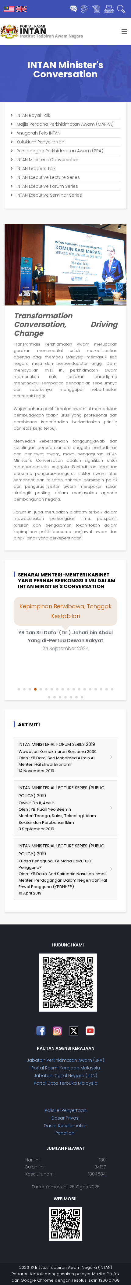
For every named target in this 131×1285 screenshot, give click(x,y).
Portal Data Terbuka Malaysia (65, 1083)
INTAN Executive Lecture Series (47, 177)
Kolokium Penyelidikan (39, 142)
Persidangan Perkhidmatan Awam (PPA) (59, 151)
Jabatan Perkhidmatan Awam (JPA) (65, 1060)
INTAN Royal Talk (32, 115)
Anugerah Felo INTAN (37, 133)
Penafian (65, 1133)
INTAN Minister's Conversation (47, 160)
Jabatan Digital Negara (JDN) (65, 1075)
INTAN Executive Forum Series (46, 186)
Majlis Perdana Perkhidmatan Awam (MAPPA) (64, 124)
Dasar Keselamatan (65, 1126)
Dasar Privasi (65, 1118)
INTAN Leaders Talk (35, 168)
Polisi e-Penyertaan (66, 1110)
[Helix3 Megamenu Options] (124, 31)
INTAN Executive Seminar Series (48, 195)
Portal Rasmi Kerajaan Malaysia (65, 1068)
